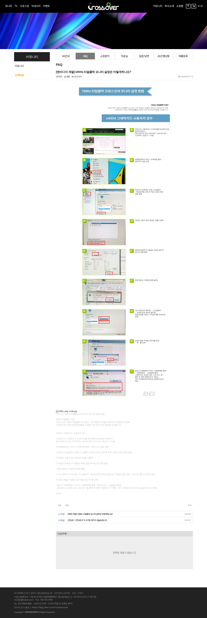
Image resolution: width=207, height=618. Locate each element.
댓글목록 (62, 533)
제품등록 (183, 56)
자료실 (124, 56)
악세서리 (35, 6)
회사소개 (169, 6)
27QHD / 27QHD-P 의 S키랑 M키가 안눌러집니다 (87, 520)
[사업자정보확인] (50, 596)
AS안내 (65, 56)
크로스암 (24, 6)
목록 (189, 505)
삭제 (66, 505)
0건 (68, 76)
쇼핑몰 (179, 6)
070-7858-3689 (24, 603)
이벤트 (46, 6)
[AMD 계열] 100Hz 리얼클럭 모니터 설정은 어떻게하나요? (90, 514)
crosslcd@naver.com (23, 599)
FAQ (85, 56)
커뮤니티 (157, 6)
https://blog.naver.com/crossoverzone (50, 607)
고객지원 (19, 75)
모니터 (8, 6)
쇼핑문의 (104, 56)
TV (15, 6)
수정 (59, 505)
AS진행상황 (163, 56)
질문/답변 (144, 56)
